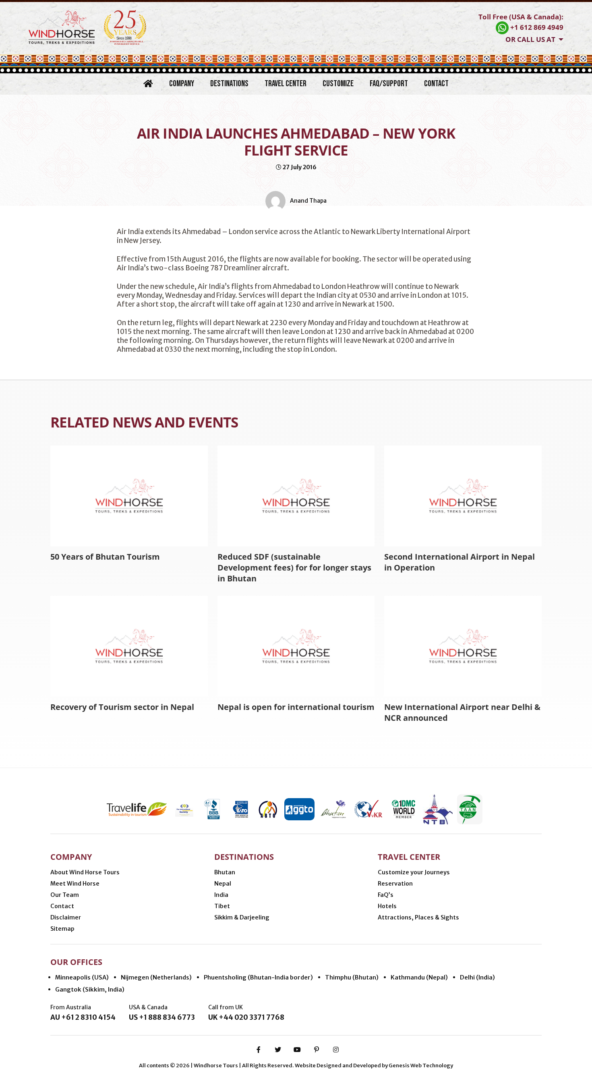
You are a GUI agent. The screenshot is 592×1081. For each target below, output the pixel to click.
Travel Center (285, 84)
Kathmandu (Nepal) (419, 977)
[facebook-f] (258, 1050)
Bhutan (224, 872)
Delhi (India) (477, 977)
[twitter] (278, 1050)
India (221, 894)
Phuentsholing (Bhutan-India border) (258, 977)
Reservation (395, 883)
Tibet (222, 906)
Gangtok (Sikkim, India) (89, 989)
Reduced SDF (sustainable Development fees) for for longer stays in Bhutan (294, 567)
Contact (436, 84)
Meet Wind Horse (74, 883)
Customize (338, 84)
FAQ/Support (389, 84)
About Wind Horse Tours (85, 872)
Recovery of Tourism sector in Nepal (122, 706)
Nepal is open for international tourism (296, 706)
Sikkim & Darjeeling (241, 917)
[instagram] (336, 1050)
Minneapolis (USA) (82, 977)
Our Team (64, 894)
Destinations (229, 84)
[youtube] (297, 1050)
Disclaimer (65, 917)
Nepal (222, 883)
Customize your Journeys (414, 872)
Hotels (387, 906)
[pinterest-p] (316, 1050)
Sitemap (62, 928)
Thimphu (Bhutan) (352, 977)
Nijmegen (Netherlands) (156, 977)
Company (181, 84)
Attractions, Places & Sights (418, 917)
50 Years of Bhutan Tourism (105, 556)
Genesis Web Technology (421, 1065)
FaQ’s (385, 894)
